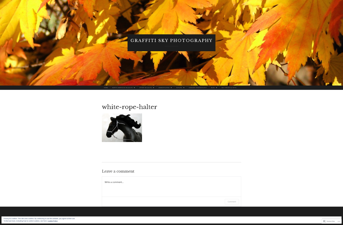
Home (106, 87)
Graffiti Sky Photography (172, 40)
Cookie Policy (53, 221)
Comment (232, 201)
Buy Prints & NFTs (229, 87)
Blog (213, 87)
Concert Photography (198, 87)
